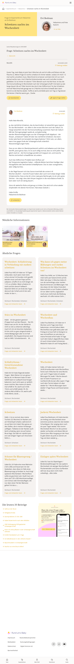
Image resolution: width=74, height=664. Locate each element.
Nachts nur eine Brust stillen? (14, 546)
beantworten (15, 98)
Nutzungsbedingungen (27, 642)
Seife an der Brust (10, 509)
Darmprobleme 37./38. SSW (13, 517)
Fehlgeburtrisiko (10, 513)
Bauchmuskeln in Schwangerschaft (16, 543)
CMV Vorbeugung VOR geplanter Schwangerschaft (15, 525)
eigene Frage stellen (59, 98)
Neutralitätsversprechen (27, 638)
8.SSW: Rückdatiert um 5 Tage (14, 535)
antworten (16, 200)
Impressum (11, 638)
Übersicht (12, 56)
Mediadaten (12, 642)
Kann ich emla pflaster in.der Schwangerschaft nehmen (20, 530)
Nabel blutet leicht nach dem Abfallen (17, 520)
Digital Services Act (26, 646)
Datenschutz (12, 646)
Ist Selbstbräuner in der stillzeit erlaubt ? (18, 539)
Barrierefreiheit (13, 650)
